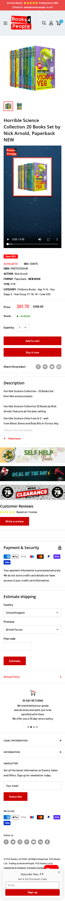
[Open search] (44, 23)
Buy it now (32, 352)
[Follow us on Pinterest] (26, 841)
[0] (58, 23)
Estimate (14, 661)
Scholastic (11, 263)
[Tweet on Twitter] (52, 366)
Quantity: (9, 327)
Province (9, 621)
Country (8, 604)
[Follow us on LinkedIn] (40, 841)
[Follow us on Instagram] (19, 841)
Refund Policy (12, 676)
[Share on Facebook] (38, 366)
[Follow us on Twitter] (13, 841)
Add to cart (32, 340)
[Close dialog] (59, 872)
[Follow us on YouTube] (33, 841)
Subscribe (15, 796)
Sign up (32, 892)
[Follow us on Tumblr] (47, 841)
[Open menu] (5, 23)
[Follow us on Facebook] (6, 841)
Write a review (14, 521)
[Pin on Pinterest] (45, 366)
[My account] (51, 23)
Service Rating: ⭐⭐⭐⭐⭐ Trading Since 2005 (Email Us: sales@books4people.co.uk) (32, 5)
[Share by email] (58, 366)
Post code (9, 638)
